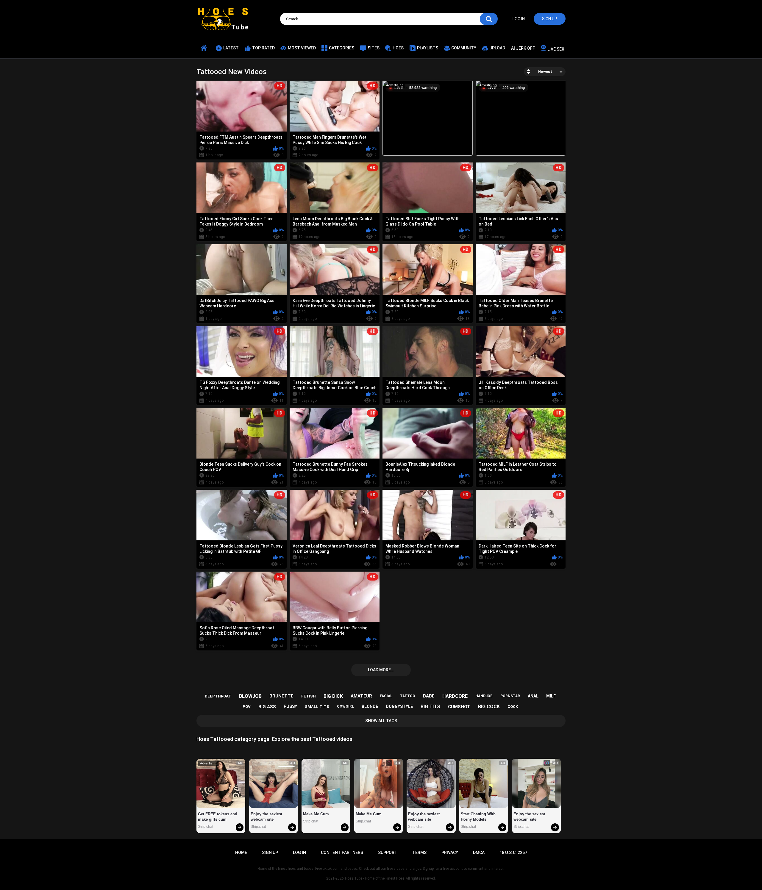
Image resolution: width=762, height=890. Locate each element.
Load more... (381, 669)
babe (429, 696)
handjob (484, 696)
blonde (370, 706)
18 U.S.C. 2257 (513, 852)
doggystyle (399, 706)
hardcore (455, 696)
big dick (333, 696)
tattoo (407, 696)
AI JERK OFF (523, 48)
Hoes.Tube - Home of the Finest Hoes (375, 878)
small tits (317, 706)
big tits (430, 706)
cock (513, 706)
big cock (489, 706)
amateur (361, 696)
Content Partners (342, 852)
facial (386, 696)
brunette (281, 696)
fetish (308, 696)
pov (247, 706)
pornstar (510, 696)
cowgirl (345, 706)
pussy (290, 706)
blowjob (250, 696)
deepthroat (218, 696)
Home (241, 852)
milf (551, 696)
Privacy (449, 852)
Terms (419, 852)
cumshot (459, 706)
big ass (267, 706)
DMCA (479, 852)
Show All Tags (381, 720)
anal (533, 696)
